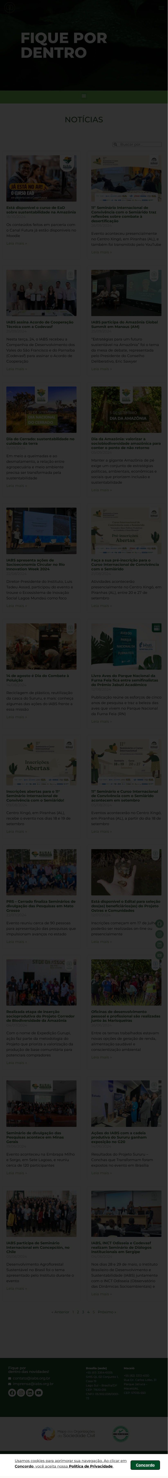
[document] (84, 738)
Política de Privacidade (91, 1466)
